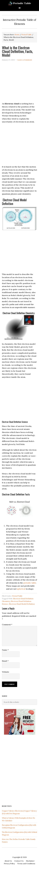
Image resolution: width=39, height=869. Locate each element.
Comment (7, 624)
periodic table (29, 583)
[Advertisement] (19, 83)
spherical (21, 589)
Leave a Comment (24, 60)
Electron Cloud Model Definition (22, 604)
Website (5, 672)
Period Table (17, 596)
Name (5, 650)
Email (5, 661)
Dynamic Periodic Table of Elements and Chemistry (19, 3)
